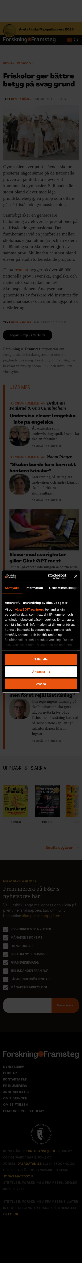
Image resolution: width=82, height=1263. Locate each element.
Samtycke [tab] (12, 588)
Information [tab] (34, 588)
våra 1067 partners (29, 609)
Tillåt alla (41, 659)
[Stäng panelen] (75, 576)
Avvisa (41, 684)
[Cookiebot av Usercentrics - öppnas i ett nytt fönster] (49, 576)
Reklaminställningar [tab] (64, 588)
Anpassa (38, 671)
